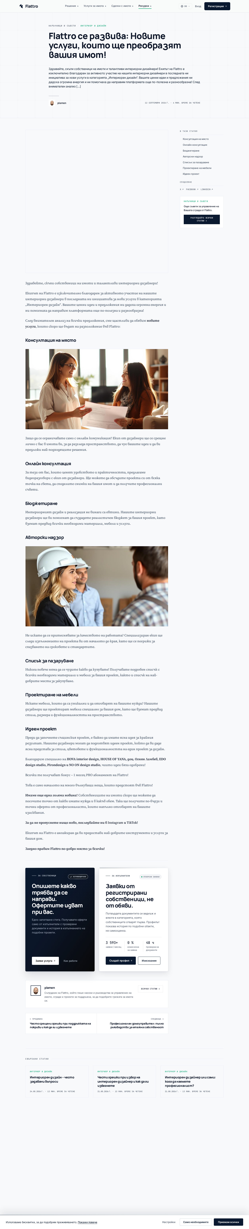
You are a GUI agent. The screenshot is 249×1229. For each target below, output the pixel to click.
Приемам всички (228, 1222)
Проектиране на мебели (197, 167)
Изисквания (149, 960)
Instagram (115, 822)
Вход (198, 6)
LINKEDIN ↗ (207, 189)
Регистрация (217, 6)
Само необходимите (196, 1222)
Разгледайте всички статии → (201, 219)
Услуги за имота (95, 5)
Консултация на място (196, 138)
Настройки (168, 1222)
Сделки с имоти (122, 5)
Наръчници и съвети (62, 25)
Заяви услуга (45, 960)
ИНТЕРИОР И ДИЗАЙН (93, 25)
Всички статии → (150, 988)
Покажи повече (87, 1222)
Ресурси (145, 5)
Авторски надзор (193, 156)
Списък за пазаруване (196, 162)
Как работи (70, 960)
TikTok (132, 822)
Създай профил (120, 960)
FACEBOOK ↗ (192, 189)
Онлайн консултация (195, 144)
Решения (72, 5)
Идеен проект (191, 173)
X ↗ (182, 189)
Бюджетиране (191, 150)
